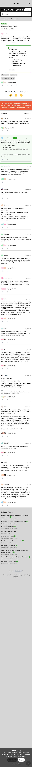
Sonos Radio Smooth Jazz (8, 561)
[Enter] (3, 14)
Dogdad (6, 118)
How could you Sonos (7, 526)
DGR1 (5, 462)
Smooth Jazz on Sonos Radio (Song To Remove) (14, 557)
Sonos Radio (5, 75)
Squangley (6, 34)
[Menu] (3, 3)
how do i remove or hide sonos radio (11, 541)
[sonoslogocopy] (16, 3)
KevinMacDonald (8, 278)
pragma (6, 255)
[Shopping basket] (28, 3)
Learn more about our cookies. (18, 756)
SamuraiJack (7, 484)
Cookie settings (18, 575)
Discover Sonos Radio (7, 536)
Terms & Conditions (8, 575)
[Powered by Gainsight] (16, 571)
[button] (2, 10)
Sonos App (13, 75)
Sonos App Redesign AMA (8, 531)
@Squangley (6, 378)
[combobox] (16, 14)
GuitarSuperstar (8, 138)
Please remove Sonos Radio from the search (13, 521)
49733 (5, 349)
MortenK (6, 443)
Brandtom (6, 205)
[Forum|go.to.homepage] (12, 9)
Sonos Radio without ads (8, 545)
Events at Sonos (5, 533)
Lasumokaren (7, 166)
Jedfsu (5, 328)
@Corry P (19, 429)
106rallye (6, 189)
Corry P (6, 375)
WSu (5, 299)
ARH (5, 407)
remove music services (8, 78)
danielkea (6, 234)
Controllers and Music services (10, 19)
